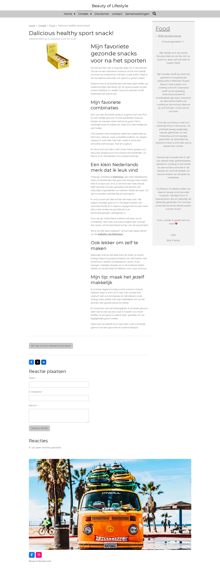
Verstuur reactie (39, 428)
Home (32, 25)
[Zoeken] (154, 13)
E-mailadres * (36, 391)
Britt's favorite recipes (169, 36)
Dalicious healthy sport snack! (74, 25)
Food (52, 25)
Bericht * (33, 405)
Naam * (33, 378)
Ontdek (42, 25)
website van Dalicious (110, 234)
